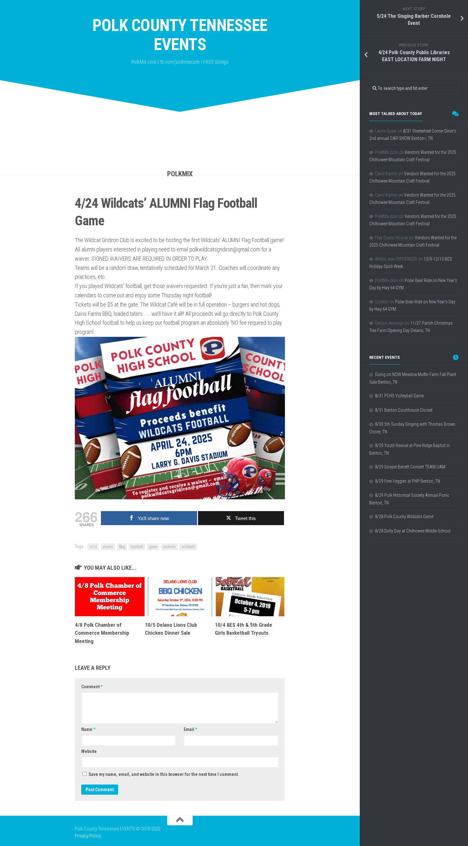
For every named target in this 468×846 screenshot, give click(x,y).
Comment (92, 686)
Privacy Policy (88, 836)
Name (88, 729)
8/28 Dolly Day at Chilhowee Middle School (412, 530)
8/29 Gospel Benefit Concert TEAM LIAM (410, 466)
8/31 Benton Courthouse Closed (403, 410)
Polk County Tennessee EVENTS (179, 35)
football (137, 547)
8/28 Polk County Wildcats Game (404, 516)
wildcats (188, 547)
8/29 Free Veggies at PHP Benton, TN (407, 481)
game (153, 547)
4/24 (93, 547)
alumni (108, 547)
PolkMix (180, 174)
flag (122, 547)
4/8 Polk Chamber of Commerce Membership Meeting (102, 633)
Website (89, 751)
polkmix (169, 547)
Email (190, 729)
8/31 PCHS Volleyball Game (399, 395)
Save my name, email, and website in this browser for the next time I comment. (164, 774)
